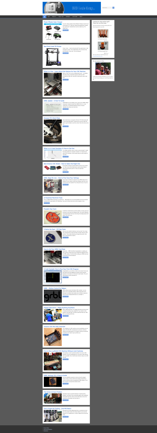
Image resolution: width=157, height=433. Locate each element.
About (81, 16)
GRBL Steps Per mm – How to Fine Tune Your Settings (61, 178)
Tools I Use (60, 16)
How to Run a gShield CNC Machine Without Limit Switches (63, 351)
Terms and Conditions (48, 429)
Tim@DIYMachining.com (97, 56)
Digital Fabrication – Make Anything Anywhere (59, 308)
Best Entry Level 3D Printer (52, 46)
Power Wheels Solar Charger (53, 22)
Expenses (68, 16)
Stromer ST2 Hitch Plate (52, 118)
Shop (49, 16)
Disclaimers (46, 430)
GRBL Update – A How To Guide (54, 101)
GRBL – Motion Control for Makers (55, 288)
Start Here (74, 16)
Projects (54, 16)
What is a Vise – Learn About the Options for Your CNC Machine (64, 71)
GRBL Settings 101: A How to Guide (55, 375)
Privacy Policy (46, 427)
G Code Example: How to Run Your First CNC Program (61, 269)
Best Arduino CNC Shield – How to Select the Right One (62, 164)
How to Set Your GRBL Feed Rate (54, 249)
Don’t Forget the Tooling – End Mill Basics (57, 408)
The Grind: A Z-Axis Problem (53, 392)
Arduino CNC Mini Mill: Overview (54, 327)
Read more (65, 30)
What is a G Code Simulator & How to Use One (59, 148)
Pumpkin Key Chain (50, 209)
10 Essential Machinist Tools (53, 198)
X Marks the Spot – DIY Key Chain (55, 229)
